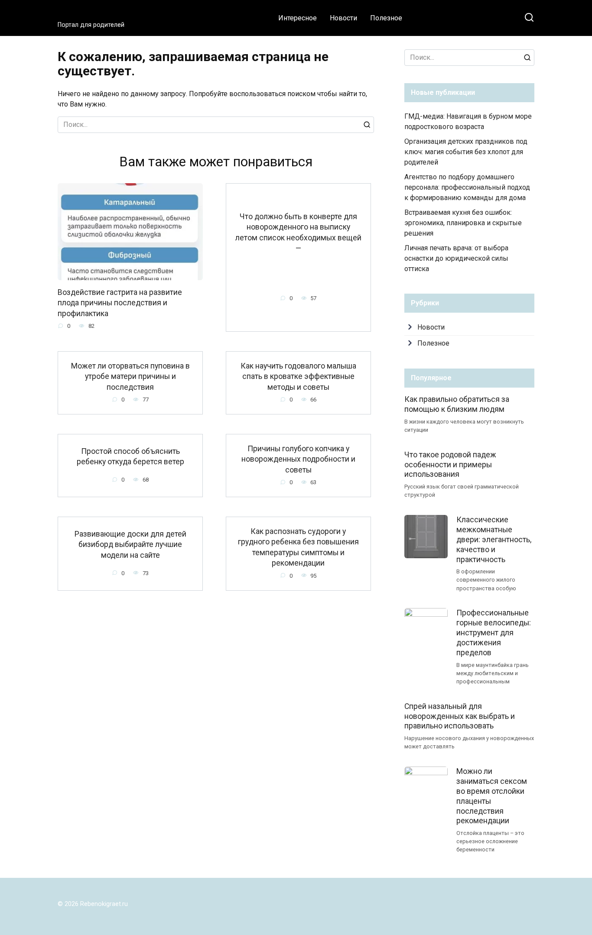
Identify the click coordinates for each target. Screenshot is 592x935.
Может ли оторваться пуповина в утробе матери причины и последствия (130, 376)
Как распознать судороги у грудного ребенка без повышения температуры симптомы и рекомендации (298, 547)
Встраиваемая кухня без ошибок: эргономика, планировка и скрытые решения (463, 222)
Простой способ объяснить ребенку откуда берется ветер (130, 456)
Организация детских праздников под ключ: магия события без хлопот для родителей (465, 151)
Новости (343, 18)
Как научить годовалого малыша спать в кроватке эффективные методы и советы (298, 376)
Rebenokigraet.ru (107, 14)
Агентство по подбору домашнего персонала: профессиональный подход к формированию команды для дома (467, 187)
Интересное (297, 18)
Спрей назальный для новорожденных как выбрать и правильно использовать (459, 716)
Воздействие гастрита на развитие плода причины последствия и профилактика (120, 303)
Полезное (386, 18)
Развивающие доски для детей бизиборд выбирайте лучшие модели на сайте (130, 544)
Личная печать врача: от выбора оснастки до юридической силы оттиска (456, 258)
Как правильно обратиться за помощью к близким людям (456, 404)
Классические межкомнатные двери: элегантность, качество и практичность (493, 539)
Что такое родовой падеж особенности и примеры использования (450, 464)
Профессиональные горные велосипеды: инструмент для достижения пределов (493, 632)
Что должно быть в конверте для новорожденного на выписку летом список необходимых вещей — (298, 232)
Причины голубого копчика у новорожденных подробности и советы (298, 459)
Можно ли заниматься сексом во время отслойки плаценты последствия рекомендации (491, 796)
